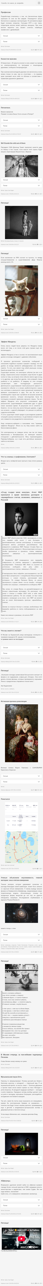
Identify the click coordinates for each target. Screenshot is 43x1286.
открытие (13, 945)
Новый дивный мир (13, 946)
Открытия (31, 945)
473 (33, 790)
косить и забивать (9, 688)
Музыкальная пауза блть (11, 1077)
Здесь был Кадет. (9, 190)
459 (35, 868)
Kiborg (7, 98)
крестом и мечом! (9, 865)
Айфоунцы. (6, 1181)
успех (36, 945)
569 (34, 661)
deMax (7, 447)
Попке (5, 41)
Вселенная (24, 945)
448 (33, 1045)
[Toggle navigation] (39, 3)
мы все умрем (23, 946)
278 (33, 483)
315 (33, 621)
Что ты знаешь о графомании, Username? (18, 457)
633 (34, 1120)
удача (40, 945)
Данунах (8, 790)
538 (33, 98)
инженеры (8, 945)
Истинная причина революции (14, 701)
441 (33, 447)
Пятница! (5, 203)
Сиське (5, 36)
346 (35, 244)
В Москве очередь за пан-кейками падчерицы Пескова (21, 1056)
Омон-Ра (8, 49)
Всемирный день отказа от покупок (14, 241)
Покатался (5, 799)
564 (33, 194)
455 (33, 692)
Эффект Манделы (8, 342)
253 (33, 1067)
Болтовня (7, 46)
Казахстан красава (8, 59)
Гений (18, 945)
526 (33, 1213)
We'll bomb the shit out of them (13, 143)
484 (35, 1171)
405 (33, 952)
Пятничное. (5, 108)
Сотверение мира (10, 948)
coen (7, 194)
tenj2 (7, 952)
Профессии (6, 12)
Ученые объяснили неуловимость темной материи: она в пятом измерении (21, 879)
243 (33, 49)
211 (33, 332)
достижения (4, 946)
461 (33, 134)
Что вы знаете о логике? (11, 631)
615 (33, 1283)
